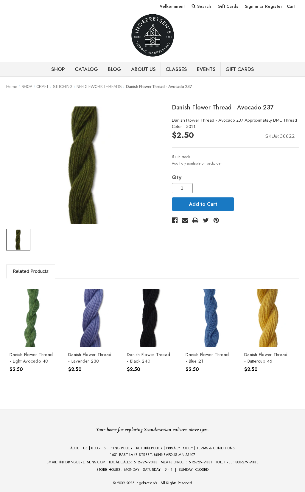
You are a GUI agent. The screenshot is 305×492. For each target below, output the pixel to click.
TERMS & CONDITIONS (216, 448)
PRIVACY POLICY (179, 448)
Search (203, 6)
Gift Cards (227, 6)
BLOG (114, 69)
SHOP (58, 69)
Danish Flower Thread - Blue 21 (207, 358)
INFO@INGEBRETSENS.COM (82, 462)
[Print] (195, 220)
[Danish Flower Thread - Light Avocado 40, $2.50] (32, 318)
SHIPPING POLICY (118, 448)
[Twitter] (206, 220)
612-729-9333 (145, 462)
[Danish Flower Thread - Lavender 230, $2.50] (91, 318)
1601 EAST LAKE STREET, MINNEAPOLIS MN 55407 (152, 454)
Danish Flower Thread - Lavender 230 (89, 358)
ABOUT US (79, 448)
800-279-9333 (247, 462)
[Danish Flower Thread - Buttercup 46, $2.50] (267, 318)
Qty (176, 177)
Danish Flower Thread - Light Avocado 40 (31, 358)
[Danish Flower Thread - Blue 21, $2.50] (208, 318)
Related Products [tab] (31, 271)
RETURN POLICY (149, 448)
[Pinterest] (216, 220)
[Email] (185, 220)
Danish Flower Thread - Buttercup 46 (265, 358)
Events (206, 69)
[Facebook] (175, 220)
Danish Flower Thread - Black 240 (148, 358)
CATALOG (86, 69)
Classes (176, 69)
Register (273, 6)
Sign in (251, 6)
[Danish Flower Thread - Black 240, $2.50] (150, 318)
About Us (143, 69)
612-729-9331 (200, 462)
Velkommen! (172, 6)
